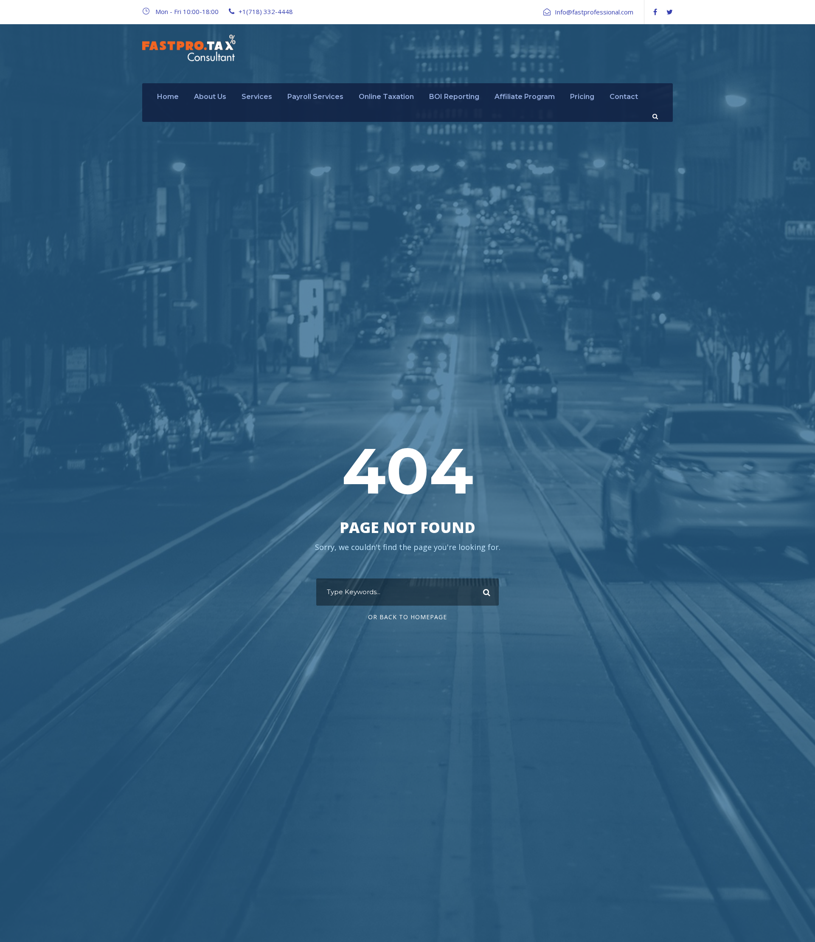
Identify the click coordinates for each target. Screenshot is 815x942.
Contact (624, 97)
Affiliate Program (525, 97)
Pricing (582, 97)
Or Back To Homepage (407, 617)
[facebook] (655, 12)
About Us (210, 97)
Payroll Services (315, 97)
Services (257, 97)
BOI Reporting (454, 97)
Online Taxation (386, 97)
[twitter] (669, 12)
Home (168, 97)
